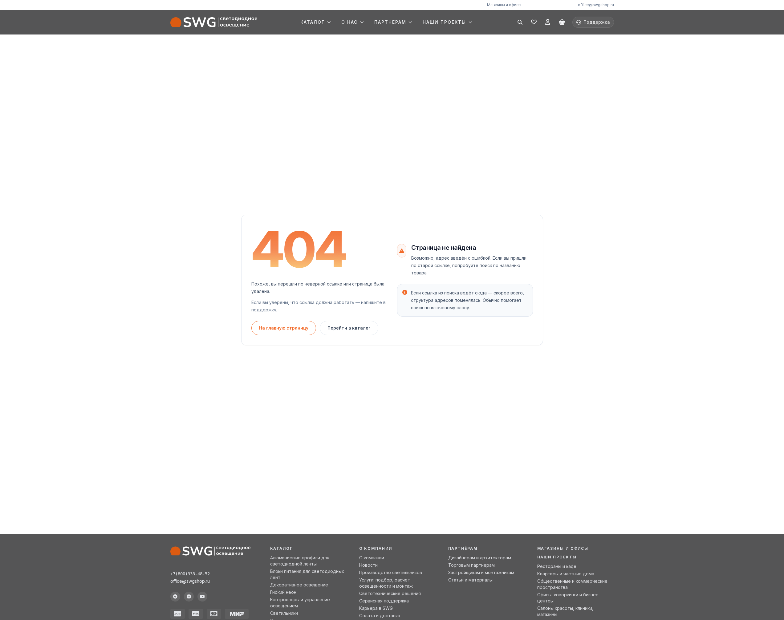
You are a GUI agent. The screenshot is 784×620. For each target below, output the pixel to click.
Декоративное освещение (299, 584)
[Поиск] (520, 22)
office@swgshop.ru (596, 4)
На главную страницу (283, 327)
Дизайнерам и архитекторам (479, 557)
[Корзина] (562, 22)
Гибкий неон (283, 592)
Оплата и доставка (379, 615)
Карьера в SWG (376, 608)
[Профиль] (547, 22)
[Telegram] (175, 597)
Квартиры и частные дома (565, 573)
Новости (368, 565)
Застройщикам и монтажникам (481, 572)
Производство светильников (390, 572)
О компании (371, 557)
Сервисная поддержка (384, 600)
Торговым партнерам (471, 565)
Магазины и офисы (504, 4)
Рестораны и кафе (556, 566)
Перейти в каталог (349, 327)
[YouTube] (202, 597)
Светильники (284, 613)
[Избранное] (534, 22)
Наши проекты (557, 557)
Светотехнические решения (390, 593)
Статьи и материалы (470, 579)
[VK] (189, 597)
